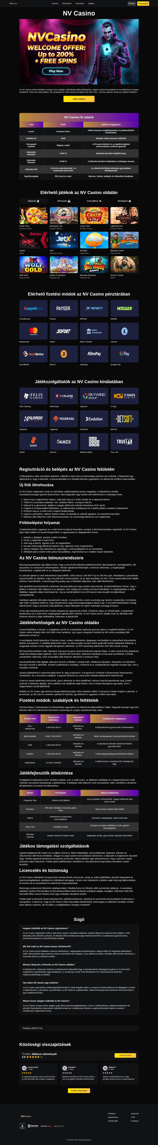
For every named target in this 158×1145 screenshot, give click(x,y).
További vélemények (79, 1091)
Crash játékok (92, 201)
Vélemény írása (125, 1055)
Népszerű (32, 201)
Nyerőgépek (123, 201)
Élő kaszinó (62, 201)
